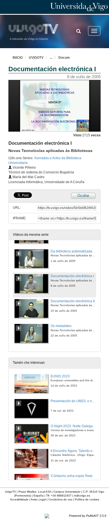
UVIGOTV (36, 58)
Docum (64, 58)
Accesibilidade (19, 499)
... (51, 58)
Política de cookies (87, 499)
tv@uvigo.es (82, 495)
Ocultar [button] (83, 195)
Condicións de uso (60, 499)
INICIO (18, 58)
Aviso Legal (38, 499)
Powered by (87, 515)
